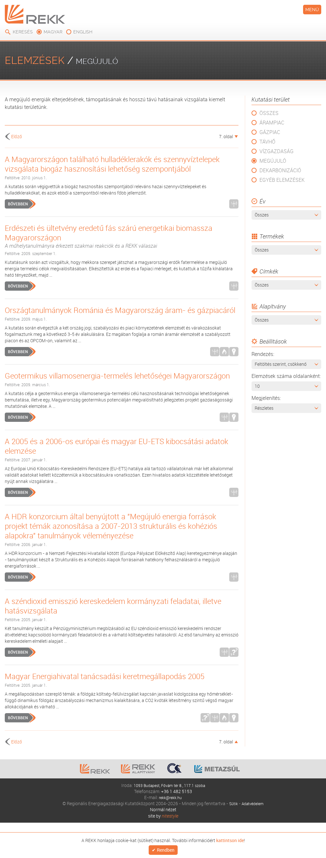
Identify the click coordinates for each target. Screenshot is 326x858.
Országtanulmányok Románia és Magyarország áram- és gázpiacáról (120, 310)
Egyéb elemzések (282, 180)
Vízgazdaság (276, 151)
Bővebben (18, 203)
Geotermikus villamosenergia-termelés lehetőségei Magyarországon (117, 375)
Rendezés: (263, 354)
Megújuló (272, 161)
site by (163, 816)
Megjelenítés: (266, 397)
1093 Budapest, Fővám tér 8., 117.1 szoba (169, 785)
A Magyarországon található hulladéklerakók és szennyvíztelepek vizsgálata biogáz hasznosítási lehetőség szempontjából (112, 164)
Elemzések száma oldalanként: (286, 375)
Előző (16, 136)
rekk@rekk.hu (170, 797)
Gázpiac (269, 132)
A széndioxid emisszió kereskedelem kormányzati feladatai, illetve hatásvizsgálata (113, 605)
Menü (312, 9)
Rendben (165, 850)
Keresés (23, 31)
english (82, 31)
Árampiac (271, 122)
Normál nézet (163, 809)
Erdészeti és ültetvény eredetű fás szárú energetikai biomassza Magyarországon (108, 236)
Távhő (267, 141)
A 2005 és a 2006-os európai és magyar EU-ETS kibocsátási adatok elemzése (116, 446)
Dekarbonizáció (280, 170)
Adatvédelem (253, 803)
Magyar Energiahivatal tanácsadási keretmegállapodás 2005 (104, 676)
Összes (269, 113)
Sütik (232, 803)
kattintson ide (230, 840)
